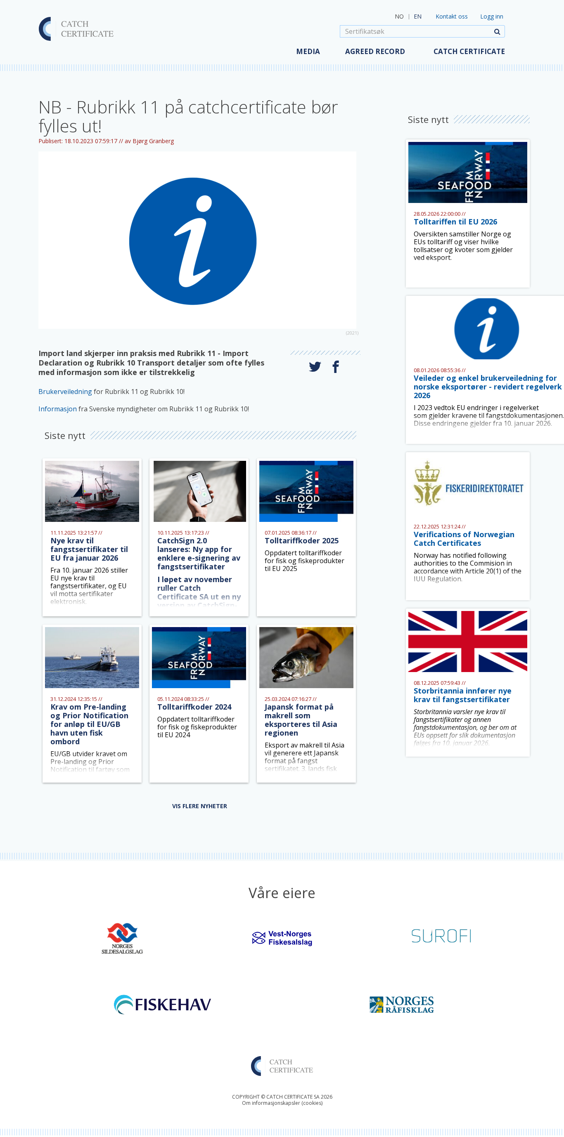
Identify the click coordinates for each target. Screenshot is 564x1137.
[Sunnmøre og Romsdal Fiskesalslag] (442, 937)
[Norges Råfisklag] (401, 1003)
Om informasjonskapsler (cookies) (282, 1102)
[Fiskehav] (162, 1003)
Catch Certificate (469, 51)
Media (308, 51)
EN (418, 16)
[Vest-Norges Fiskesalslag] (282, 937)
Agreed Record (375, 51)
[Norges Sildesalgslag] (122, 937)
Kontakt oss (452, 16)
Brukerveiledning (66, 391)
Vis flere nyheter (199, 806)
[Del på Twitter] (315, 367)
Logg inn (491, 16)
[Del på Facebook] (335, 367)
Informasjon (58, 408)
